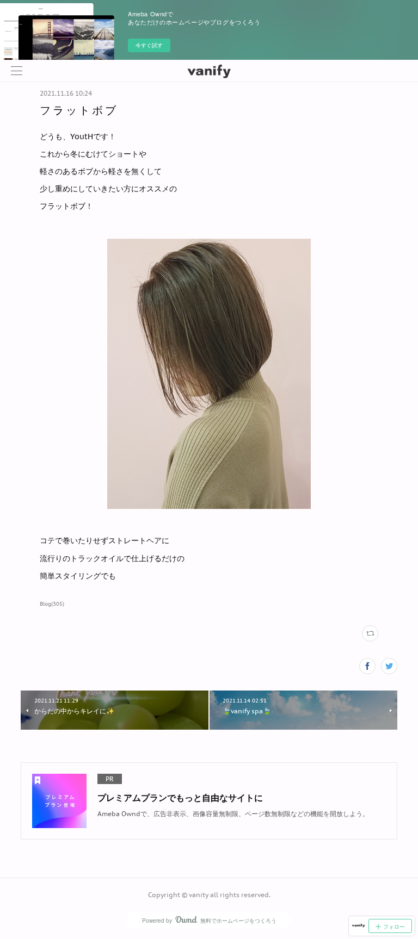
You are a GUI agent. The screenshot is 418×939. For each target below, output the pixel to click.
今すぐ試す (149, 45)
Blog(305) (52, 603)
